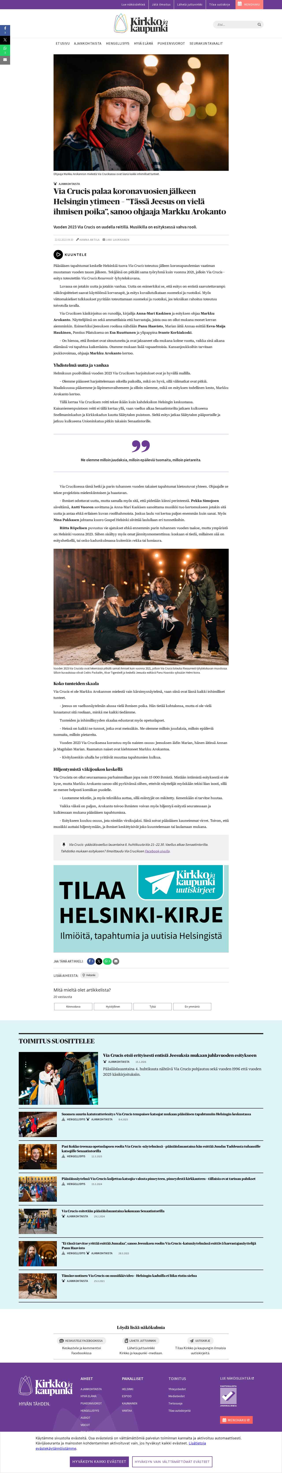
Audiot (85, 1418)
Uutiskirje (202, 1341)
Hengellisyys (90, 1411)
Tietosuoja (175, 1403)
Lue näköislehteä (133, 4)
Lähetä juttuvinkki (189, 4)
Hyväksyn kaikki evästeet (99, 1461)
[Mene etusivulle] (46, 1385)
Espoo (127, 1396)
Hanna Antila (90, 240)
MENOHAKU (252, 4)
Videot (85, 1425)
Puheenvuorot (91, 1403)
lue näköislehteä (235, 1378)
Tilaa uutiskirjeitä (180, 1411)
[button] (91, 961)
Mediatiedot (177, 1396)
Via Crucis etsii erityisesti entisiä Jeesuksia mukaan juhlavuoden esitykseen (179, 1055)
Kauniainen (129, 1403)
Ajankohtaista (91, 1389)
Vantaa (127, 1411)
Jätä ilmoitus (161, 4)
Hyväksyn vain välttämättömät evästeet (172, 1462)
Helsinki (127, 1389)
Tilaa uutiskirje (219, 4)
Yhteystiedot (177, 1389)
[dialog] (141, 1452)
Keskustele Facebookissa (84, 1341)
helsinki (90, 975)
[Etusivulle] (141, 24)
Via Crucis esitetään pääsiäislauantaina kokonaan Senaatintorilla (113, 1211)
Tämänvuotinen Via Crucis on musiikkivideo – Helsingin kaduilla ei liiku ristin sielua (129, 1276)
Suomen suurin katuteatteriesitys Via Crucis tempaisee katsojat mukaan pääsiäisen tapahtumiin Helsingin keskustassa (156, 1114)
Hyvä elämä (88, 1396)
